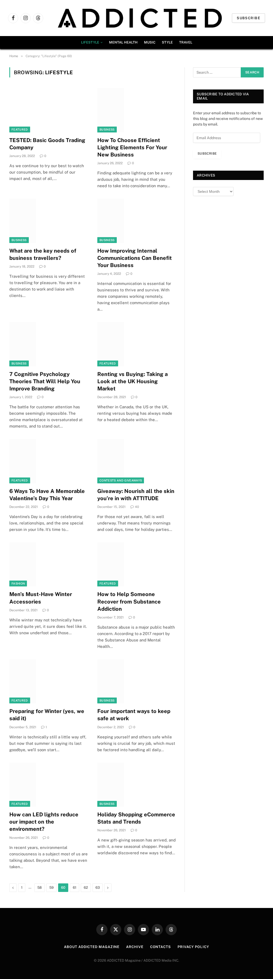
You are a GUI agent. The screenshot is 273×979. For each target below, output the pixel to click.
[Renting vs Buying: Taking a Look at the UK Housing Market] (136, 344)
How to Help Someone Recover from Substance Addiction (129, 601)
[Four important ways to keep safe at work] (136, 681)
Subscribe (248, 18)
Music (149, 42)
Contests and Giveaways (120, 480)
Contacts (160, 947)
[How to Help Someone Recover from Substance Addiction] (136, 564)
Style (167, 42)
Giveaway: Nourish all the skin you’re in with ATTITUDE (135, 495)
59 (51, 888)
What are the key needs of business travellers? (42, 254)
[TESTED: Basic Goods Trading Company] (48, 110)
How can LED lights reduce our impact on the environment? (43, 821)
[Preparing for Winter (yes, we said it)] (48, 681)
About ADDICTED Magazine (91, 947)
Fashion (18, 583)
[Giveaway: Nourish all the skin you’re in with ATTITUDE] (136, 461)
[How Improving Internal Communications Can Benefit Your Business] (136, 221)
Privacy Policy (193, 947)
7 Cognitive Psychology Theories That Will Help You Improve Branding (44, 381)
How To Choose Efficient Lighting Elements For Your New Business (132, 147)
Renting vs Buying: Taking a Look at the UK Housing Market (132, 381)
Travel (185, 42)
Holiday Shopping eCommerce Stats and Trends (136, 818)
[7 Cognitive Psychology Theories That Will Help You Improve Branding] (48, 344)
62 (86, 888)
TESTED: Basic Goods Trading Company (47, 144)
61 (74, 888)
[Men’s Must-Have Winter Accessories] (48, 564)
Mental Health (123, 42)
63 (97, 888)
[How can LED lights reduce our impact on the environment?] (48, 785)
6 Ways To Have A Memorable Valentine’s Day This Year (47, 495)
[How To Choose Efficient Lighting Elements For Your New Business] (136, 110)
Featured (19, 129)
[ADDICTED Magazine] (139, 18)
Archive (134, 947)
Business (107, 129)
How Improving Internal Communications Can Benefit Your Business (134, 258)
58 (39, 888)
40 (137, 507)
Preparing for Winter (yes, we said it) (46, 715)
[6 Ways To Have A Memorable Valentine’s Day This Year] (48, 461)
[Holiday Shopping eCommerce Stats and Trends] (136, 785)
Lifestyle (90, 42)
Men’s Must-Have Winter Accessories (40, 598)
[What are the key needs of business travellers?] (48, 221)
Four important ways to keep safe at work (133, 715)
